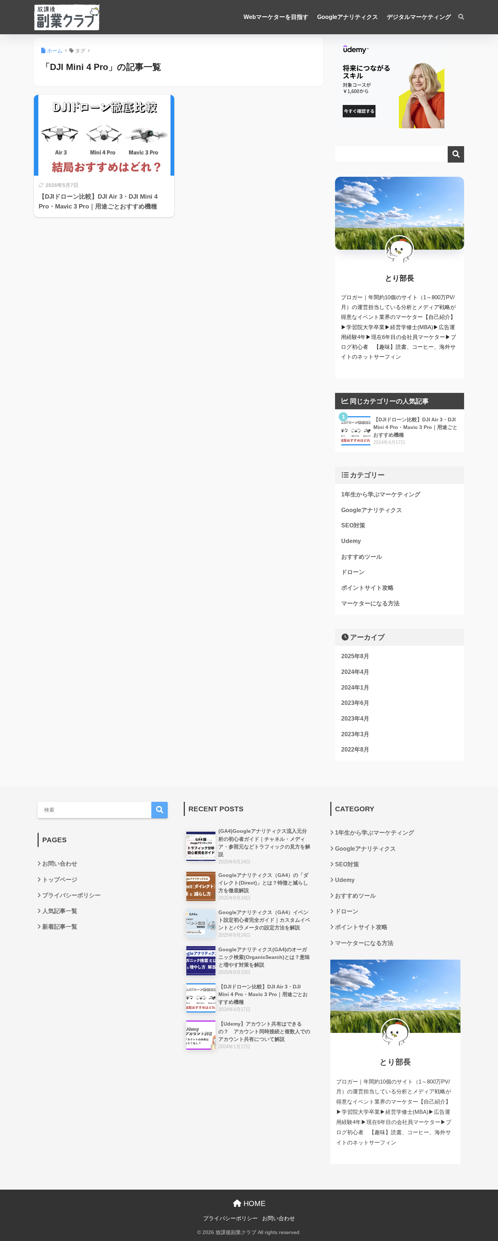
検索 (456, 154)
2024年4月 (355, 672)
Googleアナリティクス (371, 510)
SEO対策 (353, 525)
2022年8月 (355, 749)
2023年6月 (355, 703)
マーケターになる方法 (370, 603)
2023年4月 (355, 718)
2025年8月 (355, 656)
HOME (253, 1203)
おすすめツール (361, 557)
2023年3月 (355, 734)
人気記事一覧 (59, 911)
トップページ (59, 880)
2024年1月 (355, 687)
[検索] (457, 17)
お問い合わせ (59, 863)
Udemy (351, 541)
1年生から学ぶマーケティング (380, 494)
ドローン (353, 572)
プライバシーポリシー (71, 895)
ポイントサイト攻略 (367, 588)
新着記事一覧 (59, 927)
